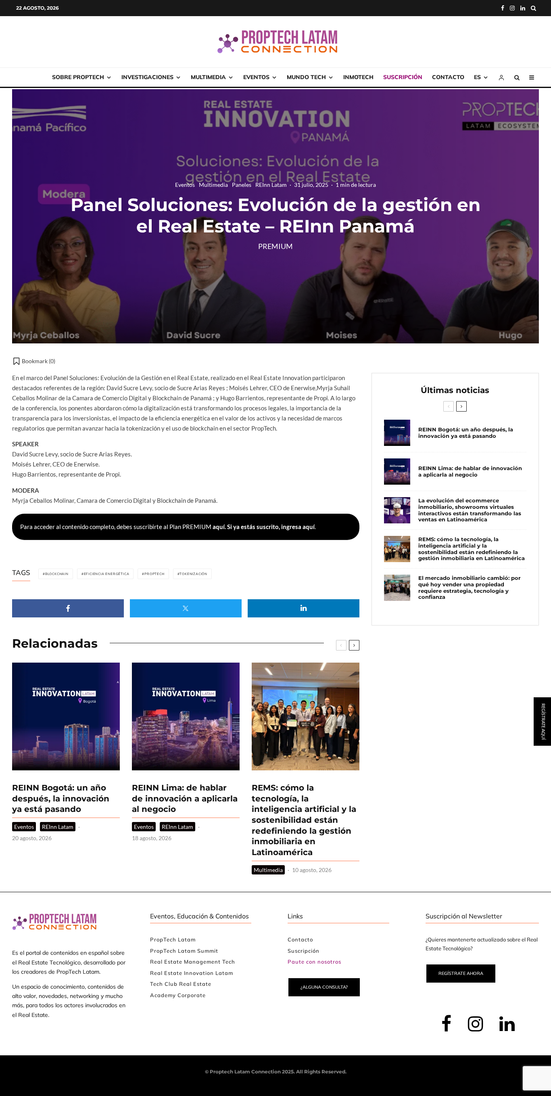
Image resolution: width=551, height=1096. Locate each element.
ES (477, 77)
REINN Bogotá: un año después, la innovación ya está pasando (60, 798)
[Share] (68, 608)
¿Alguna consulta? (324, 987)
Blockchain (57, 574)
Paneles (241, 184)
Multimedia (208, 77)
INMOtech (358, 77)
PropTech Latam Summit (184, 950)
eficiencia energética (106, 574)
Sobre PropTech (78, 77)
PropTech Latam (173, 939)
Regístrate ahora (460, 973)
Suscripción (402, 77)
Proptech (154, 574)
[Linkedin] (523, 8)
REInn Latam (271, 184)
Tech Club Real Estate (180, 984)
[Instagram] (512, 8)
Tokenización (193, 574)
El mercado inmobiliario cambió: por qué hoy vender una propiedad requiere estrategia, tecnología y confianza (469, 587)
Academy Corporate (178, 995)
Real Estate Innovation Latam (191, 973)
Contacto (448, 77)
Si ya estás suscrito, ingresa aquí (271, 526)
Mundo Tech (306, 77)
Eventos (256, 77)
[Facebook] (502, 8)
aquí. (219, 526)
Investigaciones (147, 77)
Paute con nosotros (314, 961)
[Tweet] (186, 608)
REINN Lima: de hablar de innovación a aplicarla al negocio (185, 798)
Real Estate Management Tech (192, 961)
